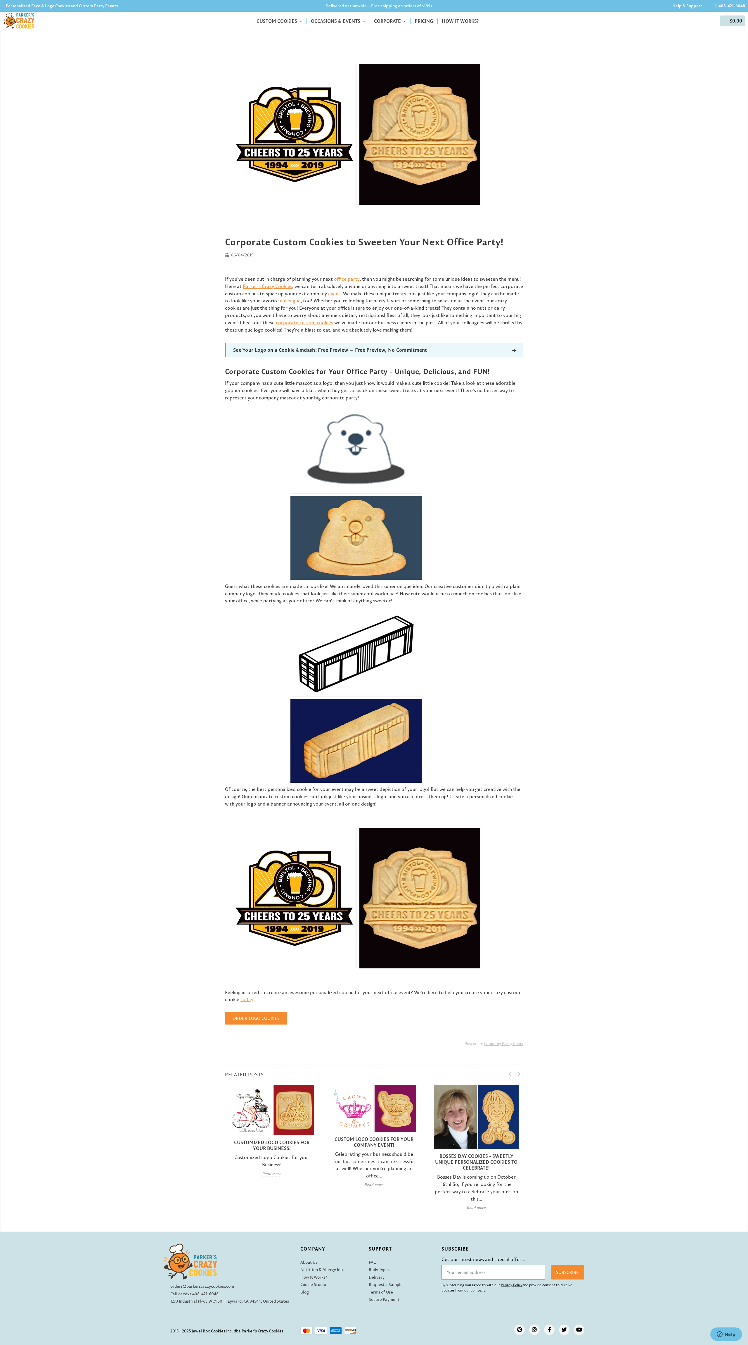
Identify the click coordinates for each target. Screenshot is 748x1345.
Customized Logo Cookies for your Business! (271, 1145)
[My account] (712, 21)
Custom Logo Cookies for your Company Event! (374, 1142)
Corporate (388, 21)
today (246, 999)
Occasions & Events (336, 21)
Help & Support (687, 5)
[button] (732, 20)
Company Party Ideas (503, 1043)
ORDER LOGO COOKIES (256, 1018)
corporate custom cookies (304, 322)
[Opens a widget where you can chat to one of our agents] (726, 1334)
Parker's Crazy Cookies (267, 286)
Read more (271, 1173)
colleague (290, 301)
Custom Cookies (277, 21)
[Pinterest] (519, 1330)
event (334, 293)
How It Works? (460, 21)
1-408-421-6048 (730, 5)
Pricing (424, 21)
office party (347, 279)
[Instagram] (534, 1330)
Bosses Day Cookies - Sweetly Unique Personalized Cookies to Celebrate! (476, 1162)
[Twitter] (564, 1330)
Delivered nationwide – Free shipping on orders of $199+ (378, 5)
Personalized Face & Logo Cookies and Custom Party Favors (62, 5)
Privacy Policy (511, 1285)
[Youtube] (579, 1330)
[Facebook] (549, 1330)
